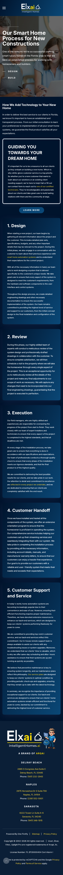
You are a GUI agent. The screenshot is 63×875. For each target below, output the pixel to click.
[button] (4, 8)
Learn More (31, 210)
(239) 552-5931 (35, 798)
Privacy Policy (50, 834)
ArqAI (40, 753)
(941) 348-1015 (35, 820)
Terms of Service (34, 863)
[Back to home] (31, 8)
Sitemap (36, 834)
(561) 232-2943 (35, 776)
